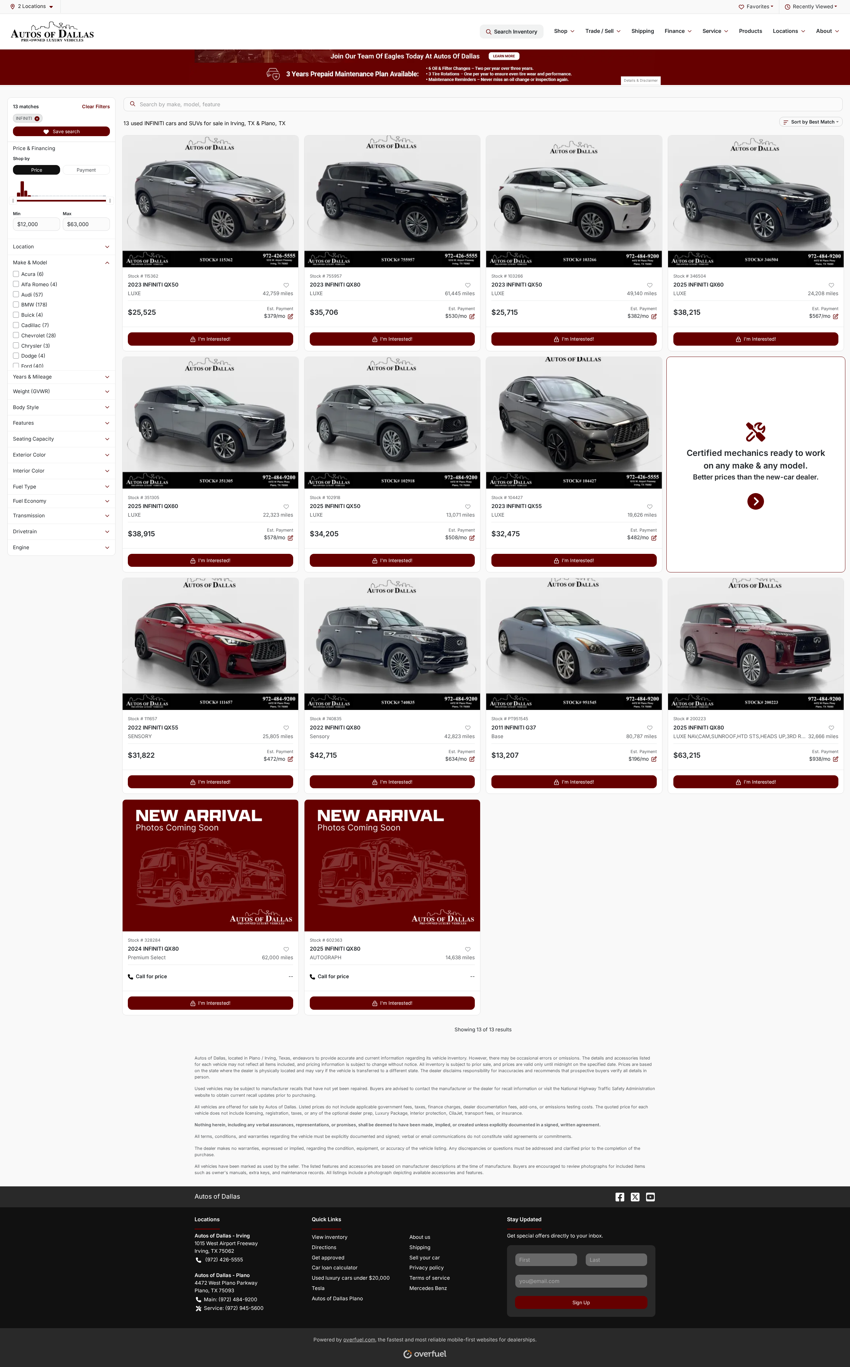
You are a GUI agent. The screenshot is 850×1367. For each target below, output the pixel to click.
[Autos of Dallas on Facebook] (617, 1196)
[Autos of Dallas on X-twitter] (632, 1196)
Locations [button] (785, 31)
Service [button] (712, 31)
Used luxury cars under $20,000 (351, 1278)
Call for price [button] (151, 976)
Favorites (758, 6)
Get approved (328, 1257)
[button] (34, 6)
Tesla (318, 1288)
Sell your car (424, 1257)
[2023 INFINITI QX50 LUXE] (210, 201)
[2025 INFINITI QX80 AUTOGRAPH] (392, 865)
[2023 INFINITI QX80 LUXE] (392, 201)
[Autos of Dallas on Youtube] (647, 1196)
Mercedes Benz (428, 1288)
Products (750, 31)
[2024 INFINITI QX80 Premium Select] (210, 865)
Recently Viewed (813, 6)
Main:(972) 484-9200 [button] (230, 1299)
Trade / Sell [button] (599, 31)
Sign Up (581, 1302)
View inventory (330, 1237)
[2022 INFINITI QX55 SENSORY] (210, 644)
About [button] (824, 31)
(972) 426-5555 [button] (224, 1259)
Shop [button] (560, 31)
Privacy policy (426, 1267)
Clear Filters (96, 106)
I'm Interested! (214, 339)
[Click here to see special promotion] (425, 55)
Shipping (643, 31)
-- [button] (291, 976)
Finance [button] (675, 31)
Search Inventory (515, 31)
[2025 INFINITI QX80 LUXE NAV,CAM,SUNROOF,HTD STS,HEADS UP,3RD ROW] (756, 644)
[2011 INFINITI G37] (574, 644)
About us (419, 1237)
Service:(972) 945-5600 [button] (234, 1308)
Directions (324, 1247)
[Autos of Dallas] (52, 32)
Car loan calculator (335, 1267)
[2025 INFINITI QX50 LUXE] (392, 423)
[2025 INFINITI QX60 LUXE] (756, 201)
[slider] (13, 201)
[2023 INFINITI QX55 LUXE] (574, 423)
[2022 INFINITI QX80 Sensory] (392, 644)
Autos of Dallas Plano (337, 1298)
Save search (65, 131)
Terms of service (429, 1278)
